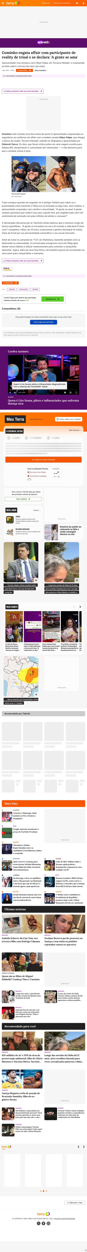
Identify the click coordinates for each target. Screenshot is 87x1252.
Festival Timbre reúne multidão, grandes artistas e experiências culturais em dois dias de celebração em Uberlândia (71, 1114)
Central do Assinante (61, 3)
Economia (16, 859)
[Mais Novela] (7, 269)
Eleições (16, 842)
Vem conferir (21, 499)
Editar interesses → (75, 430)
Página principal (13, 3)
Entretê (35, 289)
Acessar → (37, 510)
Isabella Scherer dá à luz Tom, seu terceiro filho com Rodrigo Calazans (21, 940)
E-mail (77, 3)
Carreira (16, 875)
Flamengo (16, 810)
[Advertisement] (61, 1013)
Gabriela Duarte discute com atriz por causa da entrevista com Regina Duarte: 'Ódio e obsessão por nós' (27, 1013)
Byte (14, 826)
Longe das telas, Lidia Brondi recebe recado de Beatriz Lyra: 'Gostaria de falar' (28, 996)
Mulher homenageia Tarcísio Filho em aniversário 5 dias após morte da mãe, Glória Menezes (28, 1129)
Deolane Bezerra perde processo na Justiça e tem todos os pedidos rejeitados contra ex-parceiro (63, 941)
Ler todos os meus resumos (43, 459)
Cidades (58, 859)
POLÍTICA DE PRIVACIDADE (64, 1219)
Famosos (12, 289)
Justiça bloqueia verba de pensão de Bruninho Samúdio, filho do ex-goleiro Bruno (21, 1096)
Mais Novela (23, 289)
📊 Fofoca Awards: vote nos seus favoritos (21, 91)
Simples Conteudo (8, 973)
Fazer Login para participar (43, 322)
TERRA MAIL (46, 3)
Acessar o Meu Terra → (36, 419)
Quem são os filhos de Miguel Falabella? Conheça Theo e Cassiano (21, 978)
